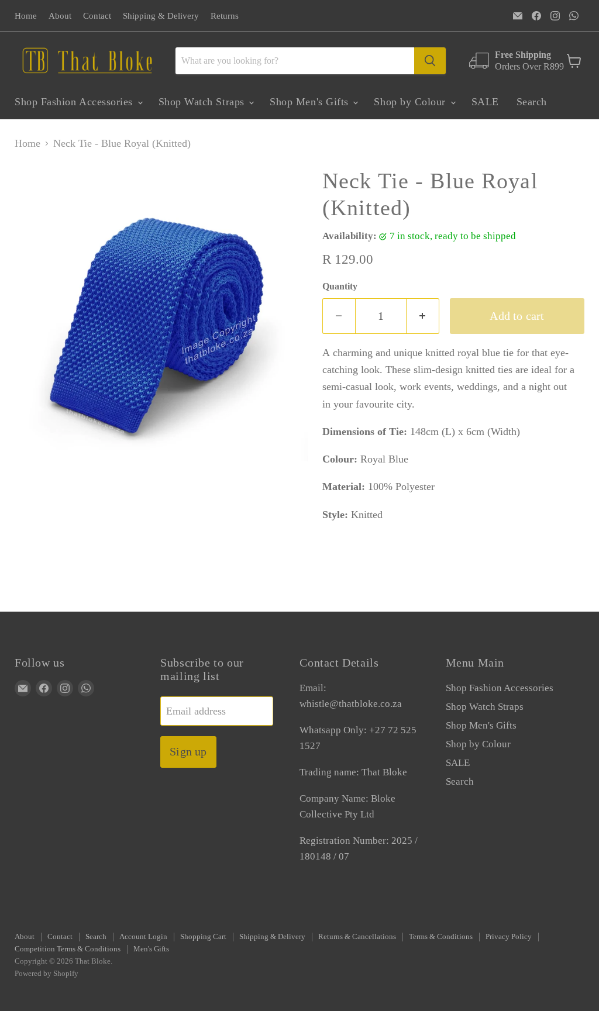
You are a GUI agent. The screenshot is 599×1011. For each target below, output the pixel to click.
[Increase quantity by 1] (423, 316)
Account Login (143, 936)
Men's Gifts (151, 948)
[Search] (430, 60)
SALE (485, 102)
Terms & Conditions (441, 936)
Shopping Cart (203, 936)
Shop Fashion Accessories (75, 102)
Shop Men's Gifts (311, 102)
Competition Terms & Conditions (68, 948)
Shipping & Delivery (161, 15)
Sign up (188, 751)
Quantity (339, 286)
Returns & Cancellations (357, 936)
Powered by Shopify (46, 973)
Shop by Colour (411, 102)
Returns (225, 15)
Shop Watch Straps (203, 102)
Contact (97, 15)
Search (532, 102)
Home (26, 15)
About (60, 15)
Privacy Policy (509, 936)
